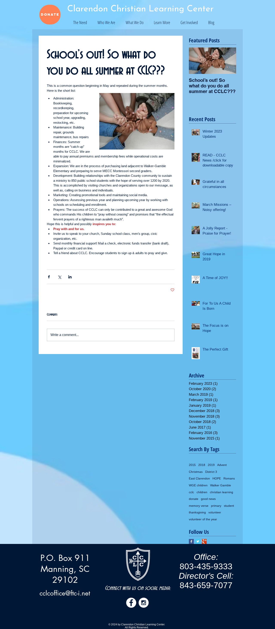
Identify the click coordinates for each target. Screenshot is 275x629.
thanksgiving (197, 512)
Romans (229, 478)
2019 (211, 465)
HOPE (216, 478)
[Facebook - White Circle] (131, 603)
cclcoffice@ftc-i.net (65, 593)
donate (193, 499)
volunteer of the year (203, 519)
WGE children (198, 485)
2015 (192, 465)
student (229, 505)
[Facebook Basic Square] (191, 541)
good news (208, 499)
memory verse (198, 505)
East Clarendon (199, 478)
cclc (191, 492)
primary (216, 505)
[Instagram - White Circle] (144, 603)
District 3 (211, 471)
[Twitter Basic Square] (197, 541)
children (202, 492)
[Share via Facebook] (49, 277)
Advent (222, 465)
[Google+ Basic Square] (204, 541)
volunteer (214, 512)
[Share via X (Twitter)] (59, 277)
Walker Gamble (220, 485)
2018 (201, 465)
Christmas (196, 471)
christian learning (221, 492)
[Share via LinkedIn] (70, 277)
